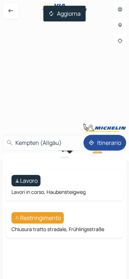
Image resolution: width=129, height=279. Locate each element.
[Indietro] (11, 11)
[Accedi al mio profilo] (120, 9)
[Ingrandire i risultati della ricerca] (64, 157)
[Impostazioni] (120, 25)
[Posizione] (120, 40)
